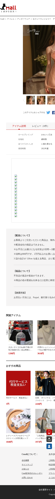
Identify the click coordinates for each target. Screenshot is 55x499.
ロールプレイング (25, 135)
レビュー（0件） (40, 126)
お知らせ (25, 469)
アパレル (10, 19)
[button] (7, 332)
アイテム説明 (19, 126)
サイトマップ (27, 465)
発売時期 (22, 148)
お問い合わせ (27, 478)
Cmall (2, 19)
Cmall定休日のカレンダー (32, 473)
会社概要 (25, 460)
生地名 (21, 139)
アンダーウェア (23, 19)
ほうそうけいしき (25, 144)
